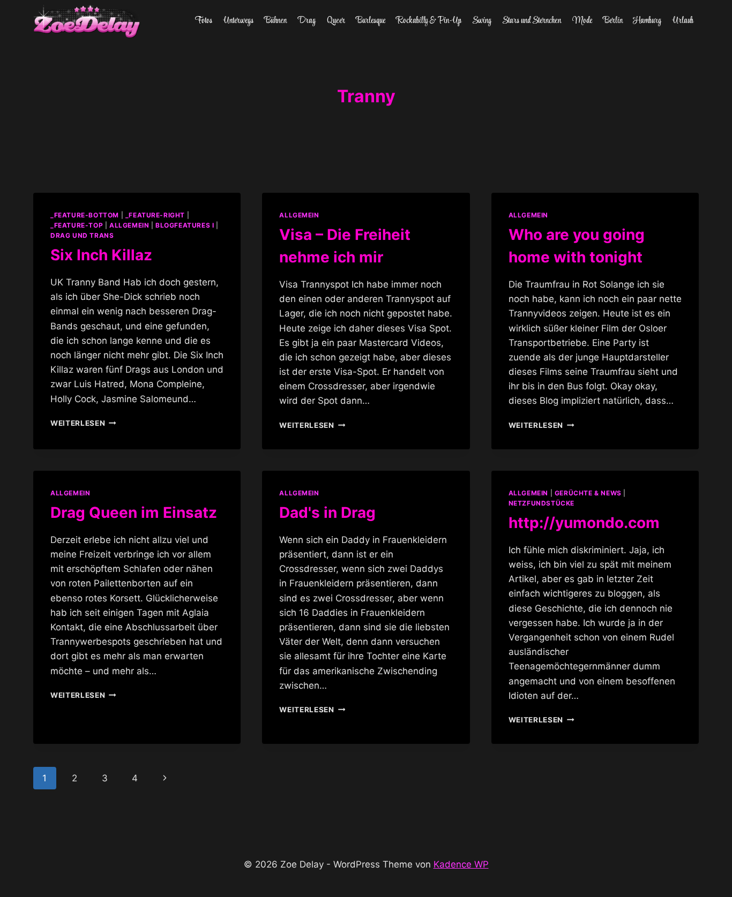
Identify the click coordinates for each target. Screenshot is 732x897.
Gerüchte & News (588, 493)
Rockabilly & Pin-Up (429, 21)
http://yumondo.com (584, 523)
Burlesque (370, 21)
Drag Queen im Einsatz (133, 512)
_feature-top (76, 225)
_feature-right (155, 215)
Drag (306, 21)
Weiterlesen (83, 423)
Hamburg (647, 21)
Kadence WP (461, 864)
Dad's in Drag (327, 512)
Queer (336, 21)
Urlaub (683, 21)
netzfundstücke (541, 503)
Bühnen (275, 21)
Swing (481, 21)
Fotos (203, 21)
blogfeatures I (184, 225)
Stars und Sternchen (531, 21)
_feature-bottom (84, 215)
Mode (582, 21)
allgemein (129, 225)
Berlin (613, 21)
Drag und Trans (82, 235)
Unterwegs (238, 21)
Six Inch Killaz (101, 255)
